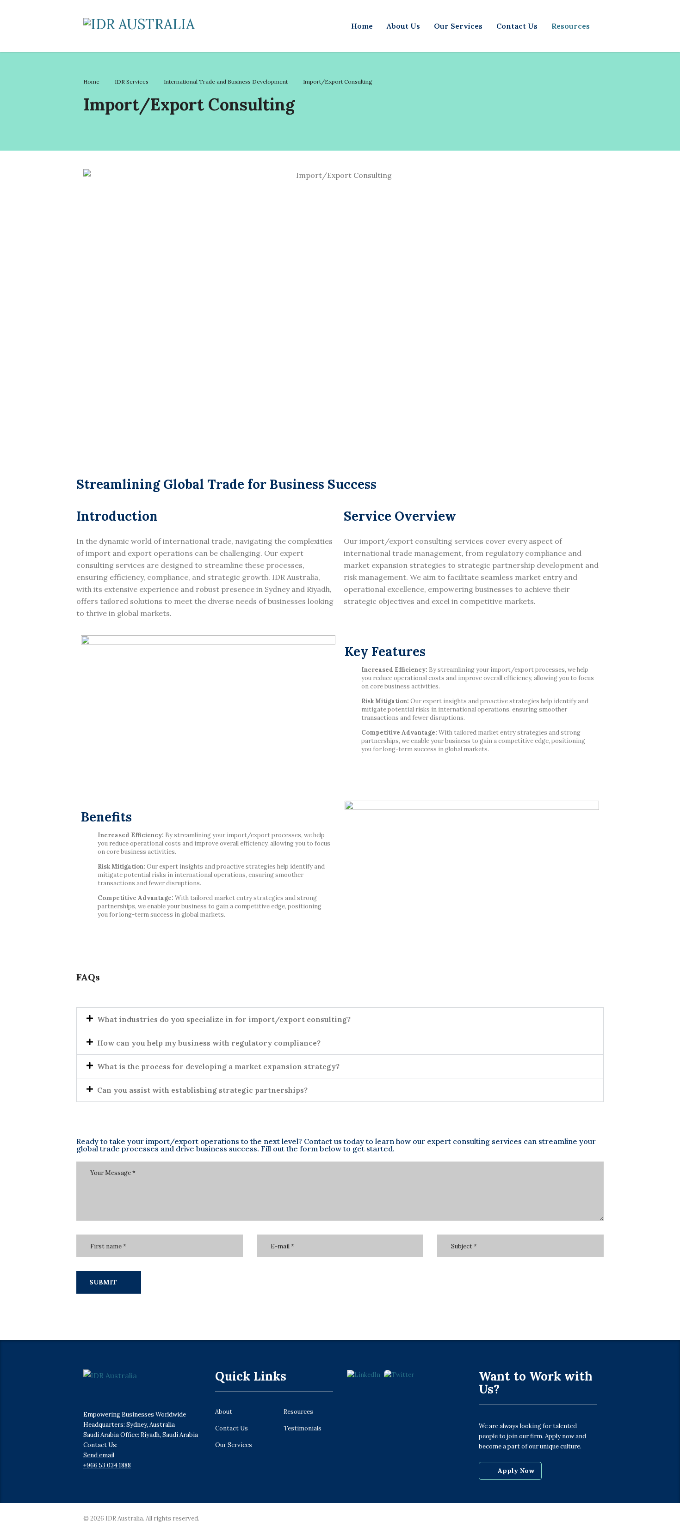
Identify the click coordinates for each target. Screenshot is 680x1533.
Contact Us (517, 25)
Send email (98, 1455)
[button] (340, 1019)
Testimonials (302, 1428)
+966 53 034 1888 (107, 1465)
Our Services (458, 25)
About (223, 1412)
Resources (570, 25)
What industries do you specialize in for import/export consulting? (224, 1019)
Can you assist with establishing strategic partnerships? (202, 1090)
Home (362, 25)
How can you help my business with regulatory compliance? (209, 1042)
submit (103, 1282)
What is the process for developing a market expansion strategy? (218, 1066)
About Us (403, 25)
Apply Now (516, 1470)
